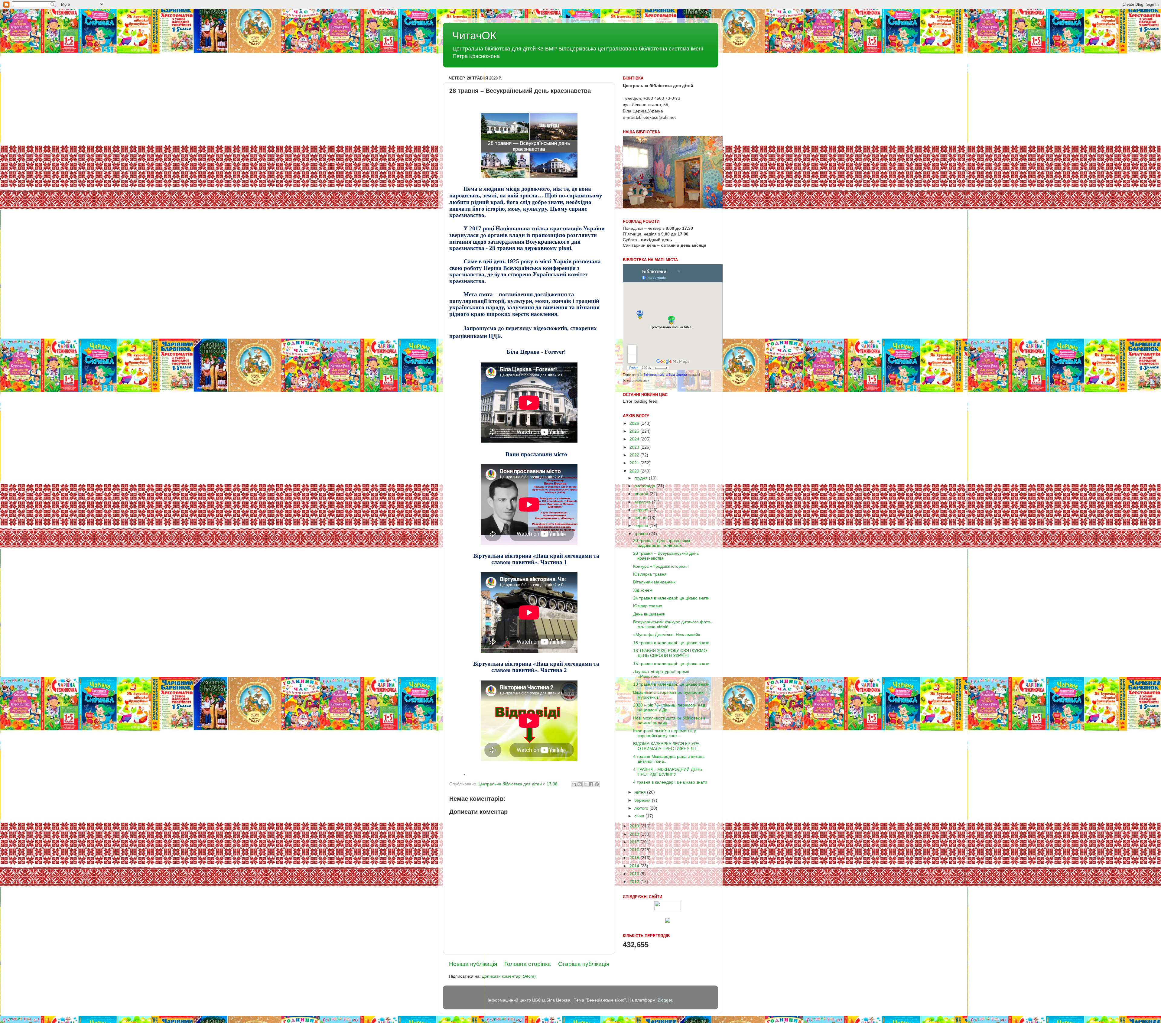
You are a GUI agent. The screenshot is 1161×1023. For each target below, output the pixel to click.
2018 (634, 834)
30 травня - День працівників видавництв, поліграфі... (661, 543)
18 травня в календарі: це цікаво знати (671, 643)
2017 (634, 842)
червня (641, 525)
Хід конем (642, 590)
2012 (634, 881)
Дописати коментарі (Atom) (509, 976)
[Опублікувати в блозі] (580, 784)
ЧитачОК (474, 35)
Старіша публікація (583, 964)
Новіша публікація (473, 964)
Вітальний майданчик (654, 582)
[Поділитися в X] (585, 784)
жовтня (641, 494)
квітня (640, 792)
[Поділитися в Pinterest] (597, 784)
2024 (634, 439)
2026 (634, 423)
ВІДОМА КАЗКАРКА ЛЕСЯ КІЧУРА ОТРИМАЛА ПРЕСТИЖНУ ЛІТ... (667, 746)
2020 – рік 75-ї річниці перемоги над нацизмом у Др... (669, 707)
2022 (634, 455)
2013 (634, 874)
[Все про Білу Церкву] (667, 921)
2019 (634, 826)
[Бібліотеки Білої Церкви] (667, 909)
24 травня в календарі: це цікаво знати (671, 598)
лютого (641, 808)
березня (643, 800)
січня (640, 816)
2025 (634, 431)
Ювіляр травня (647, 606)
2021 (634, 463)
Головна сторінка (527, 964)
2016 (634, 850)
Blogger (665, 1000)
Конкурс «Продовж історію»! (661, 566)
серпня (642, 510)
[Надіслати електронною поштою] (574, 784)
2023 (634, 447)
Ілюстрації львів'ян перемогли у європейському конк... (664, 733)
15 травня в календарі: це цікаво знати (671, 663)
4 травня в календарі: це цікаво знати (670, 782)
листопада (645, 486)
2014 (634, 866)
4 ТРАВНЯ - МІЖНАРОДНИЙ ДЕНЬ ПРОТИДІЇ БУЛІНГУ (667, 772)
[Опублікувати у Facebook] (591, 784)
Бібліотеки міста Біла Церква (665, 374)
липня (641, 517)
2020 (634, 471)
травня (641, 533)
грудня (641, 478)
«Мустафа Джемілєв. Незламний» (667, 634)
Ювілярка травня (650, 574)
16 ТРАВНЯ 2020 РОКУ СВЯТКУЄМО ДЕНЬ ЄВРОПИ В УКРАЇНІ (670, 653)
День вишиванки (649, 614)
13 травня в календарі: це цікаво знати (671, 684)
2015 (634, 858)
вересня (643, 502)
